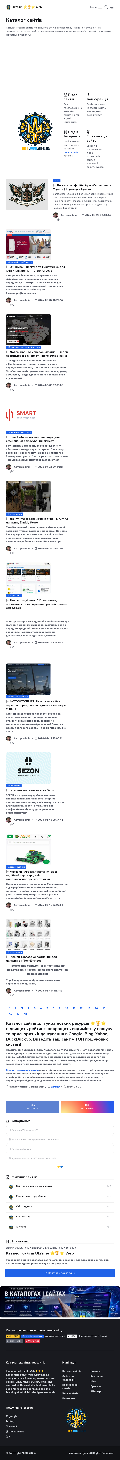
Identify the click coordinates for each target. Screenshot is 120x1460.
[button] (112, 7)
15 (103, 1008)
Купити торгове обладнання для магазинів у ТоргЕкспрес (31, 959)
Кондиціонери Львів (32, 1336)
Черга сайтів (70, 1393)
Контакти (96, 1376)
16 (10, 1014)
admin (74, 215)
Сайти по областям (68, 1378)
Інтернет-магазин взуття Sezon (32, 790)
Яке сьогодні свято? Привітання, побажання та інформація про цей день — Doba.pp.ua (36, 604)
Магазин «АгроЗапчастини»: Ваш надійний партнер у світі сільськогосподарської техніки (31, 875)
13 (88, 1008)
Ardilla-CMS (12, 1336)
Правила (95, 1386)
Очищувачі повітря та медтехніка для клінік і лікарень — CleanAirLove (35, 269)
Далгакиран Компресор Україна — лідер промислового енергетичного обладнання (37, 354)
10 (66, 1008)
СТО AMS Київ (32, 1341)
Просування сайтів (70, 1386)
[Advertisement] (60, 61)
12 (81, 1008)
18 (25, 1014)
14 (96, 1008)
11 (74, 1008)
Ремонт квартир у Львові (31, 1196)
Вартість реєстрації (61, 1273)
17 (18, 1014)
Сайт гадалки (24, 1206)
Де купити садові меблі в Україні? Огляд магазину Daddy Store (37, 520)
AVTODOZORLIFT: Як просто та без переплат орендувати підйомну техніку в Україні (36, 705)
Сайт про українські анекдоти (34, 1186)
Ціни (93, 1381)
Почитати (68, 1398)
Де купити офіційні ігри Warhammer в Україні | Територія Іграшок (82, 187)
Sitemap (95, 1391)
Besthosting (23, 1216)
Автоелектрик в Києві (93, 1336)
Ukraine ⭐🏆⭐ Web (26, 7)
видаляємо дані (55, 1336)
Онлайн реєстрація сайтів (22, 1070)
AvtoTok (72, 1336)
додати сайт (71, 152)
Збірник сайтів (14, 1341)
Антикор (21, 1226)
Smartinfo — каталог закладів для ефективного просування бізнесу (33, 439)
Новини (95, 1371)
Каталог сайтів (71, 1371)
